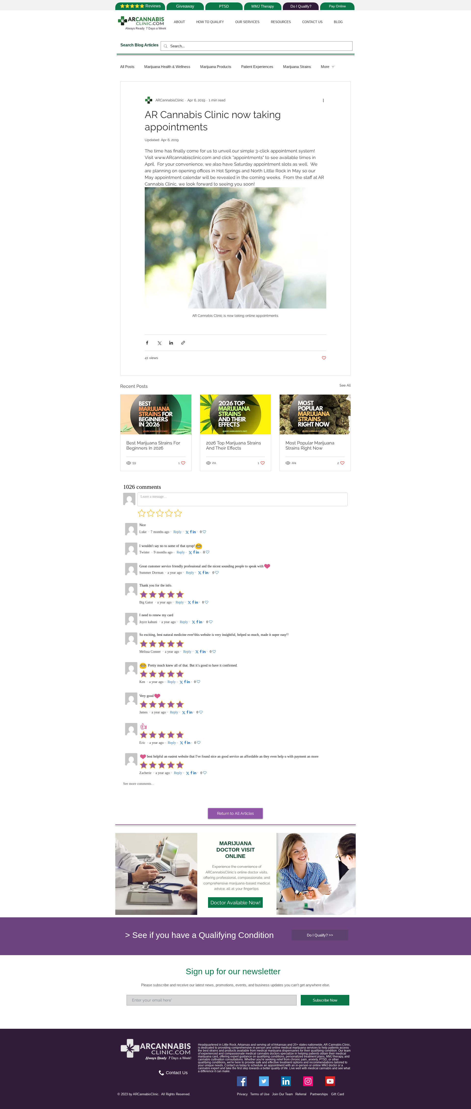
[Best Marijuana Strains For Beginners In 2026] (155, 414)
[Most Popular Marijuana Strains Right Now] (315, 414)
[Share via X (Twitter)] (159, 342)
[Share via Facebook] (147, 342)
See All (345, 385)
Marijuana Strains (297, 67)
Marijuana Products (215, 67)
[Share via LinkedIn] (171, 342)
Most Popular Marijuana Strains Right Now (310, 445)
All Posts (127, 67)
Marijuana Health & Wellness (167, 67)
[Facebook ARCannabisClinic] (242, 1081)
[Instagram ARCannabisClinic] (308, 1081)
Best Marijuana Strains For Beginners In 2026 (153, 445)
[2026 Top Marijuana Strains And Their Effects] (235, 414)
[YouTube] (330, 1081)
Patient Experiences (257, 67)
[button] (179, 22)
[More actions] (323, 100)
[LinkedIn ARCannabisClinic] (286, 1081)
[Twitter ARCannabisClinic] (264, 1081)
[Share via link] (183, 342)
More (325, 67)
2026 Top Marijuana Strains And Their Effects (233, 445)
